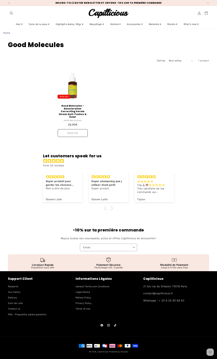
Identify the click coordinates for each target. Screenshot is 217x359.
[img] (110, 161)
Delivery (12, 297)
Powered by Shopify (118, 352)
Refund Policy (83, 297)
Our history (14, 292)
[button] (11, 13)
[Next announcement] (207, 3)
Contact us (14, 308)
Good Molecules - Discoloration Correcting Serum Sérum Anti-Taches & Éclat (73, 112)
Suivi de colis (15, 303)
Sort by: (161, 60)
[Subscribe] (133, 247)
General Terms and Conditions (92, 286)
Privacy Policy (84, 303)
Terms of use (83, 308)
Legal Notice (83, 292)
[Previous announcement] (9, 3)
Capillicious (102, 352)
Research (13, 286)
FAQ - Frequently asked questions (27, 314)
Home (6, 32)
